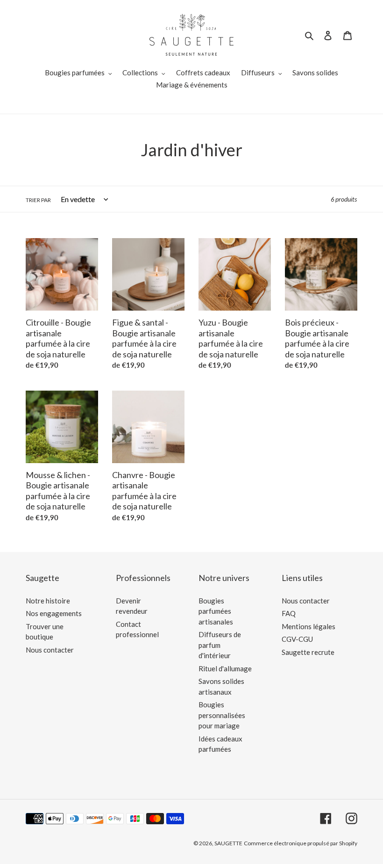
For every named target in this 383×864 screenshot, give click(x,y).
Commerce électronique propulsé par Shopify (300, 843)
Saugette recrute (308, 652)
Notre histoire (48, 600)
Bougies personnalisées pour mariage (222, 715)
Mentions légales (308, 626)
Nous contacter (50, 650)
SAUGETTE (228, 843)
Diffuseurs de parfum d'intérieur (220, 645)
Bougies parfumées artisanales (216, 611)
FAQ (289, 613)
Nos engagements (54, 613)
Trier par (38, 199)
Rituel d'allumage (225, 668)
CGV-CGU (297, 639)
